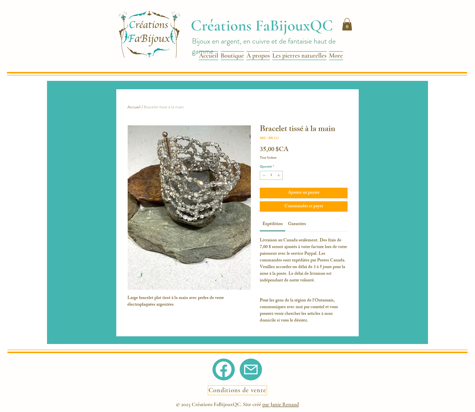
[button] (347, 24)
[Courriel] (251, 369)
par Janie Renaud (280, 404)
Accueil (134, 107)
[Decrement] (263, 175)
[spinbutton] (271, 175)
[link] (272, 224)
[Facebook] (223, 369)
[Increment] (279, 175)
